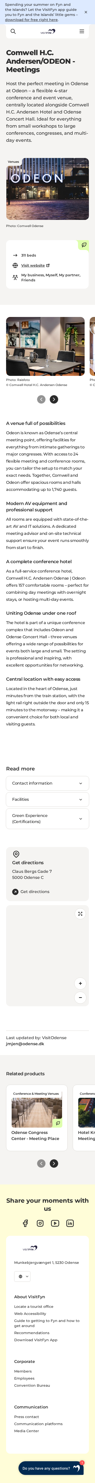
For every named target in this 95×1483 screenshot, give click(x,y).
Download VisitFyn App (36, 1340)
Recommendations (31, 1333)
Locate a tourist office (33, 1306)
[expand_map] (80, 913)
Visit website (33, 265)
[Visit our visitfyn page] (40, 1223)
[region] (47, 955)
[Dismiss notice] (86, 12)
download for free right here (31, 19)
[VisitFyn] (29, 1248)
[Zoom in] (80, 983)
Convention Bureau (32, 1385)
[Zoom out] (80, 998)
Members (23, 1371)
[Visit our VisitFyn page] (25, 1223)
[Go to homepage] (47, 31)
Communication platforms (38, 1424)
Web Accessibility (30, 1313)
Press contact (26, 1416)
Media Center (26, 1431)
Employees (24, 1378)
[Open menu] (82, 31)
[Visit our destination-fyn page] (70, 1223)
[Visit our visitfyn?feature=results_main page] (55, 1223)
